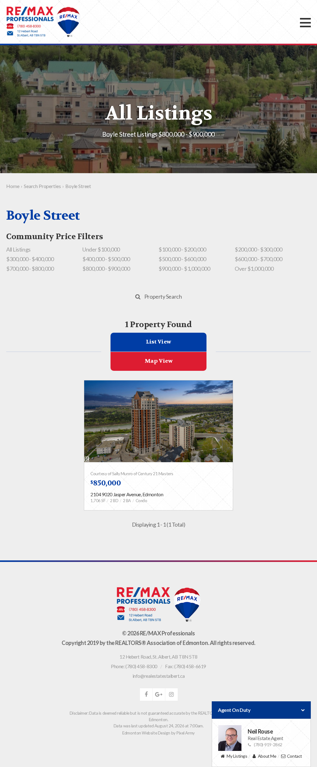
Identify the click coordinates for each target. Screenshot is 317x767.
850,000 (105, 483)
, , (158, 657)
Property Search (163, 296)
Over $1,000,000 (254, 268)
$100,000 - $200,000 (182, 249)
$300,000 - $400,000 (30, 259)
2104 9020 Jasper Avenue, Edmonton (126, 494)
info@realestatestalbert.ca (158, 676)
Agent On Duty (234, 710)
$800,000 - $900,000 (106, 268)
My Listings (237, 756)
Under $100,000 (101, 249)
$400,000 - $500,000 (106, 259)
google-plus (159, 694)
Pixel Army (185, 732)
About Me (267, 756)
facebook (146, 694)
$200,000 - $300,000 (258, 249)
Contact (294, 756)
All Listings (18, 249)
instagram (171, 694)
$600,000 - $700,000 (258, 259)
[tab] (158, 342)
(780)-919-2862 (268, 744)
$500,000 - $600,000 (182, 259)
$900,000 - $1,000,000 (184, 268)
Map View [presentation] (158, 361)
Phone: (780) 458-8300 (134, 666)
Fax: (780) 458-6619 (185, 666)
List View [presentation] (158, 341)
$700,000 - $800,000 (30, 268)
